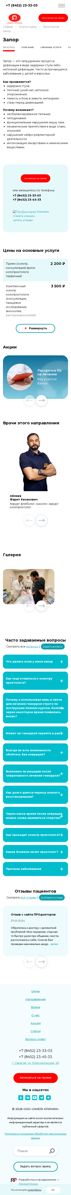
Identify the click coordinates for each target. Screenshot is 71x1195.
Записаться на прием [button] (53, 18)
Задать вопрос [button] (53, 646)
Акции (36, 1023)
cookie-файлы (34, 1190)
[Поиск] (52, 1151)
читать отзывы (23, 220)
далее (54, 944)
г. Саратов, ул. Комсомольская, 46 (35, 1063)
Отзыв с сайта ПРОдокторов (33, 914)
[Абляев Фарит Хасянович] (35, 461)
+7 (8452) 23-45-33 (27, 199)
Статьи (36, 1031)
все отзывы (28, 897)
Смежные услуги (51, 47)
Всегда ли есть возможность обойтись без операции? (28, 752)
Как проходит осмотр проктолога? (33, 835)
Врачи (35, 1007)
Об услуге (9, 47)
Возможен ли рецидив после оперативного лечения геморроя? (33, 773)
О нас (35, 1015)
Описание (28, 47)
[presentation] (29, 401)
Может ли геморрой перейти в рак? (34, 733)
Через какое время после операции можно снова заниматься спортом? (34, 816)
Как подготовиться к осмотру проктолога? (29, 680)
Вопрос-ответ (35, 1039)
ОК (52, 1190)
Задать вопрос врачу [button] (35, 1166)
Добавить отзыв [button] (52, 897)
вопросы (32, 646)
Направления (35, 999)
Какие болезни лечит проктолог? (32, 852)
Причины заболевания (23, 869)
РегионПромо (28, 1183)
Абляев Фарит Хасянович (23, 497)
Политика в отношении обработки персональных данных (35, 1135)
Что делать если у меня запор (29, 661)
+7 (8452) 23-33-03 (21, 5)
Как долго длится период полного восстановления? (33, 795)
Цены (35, 991)
